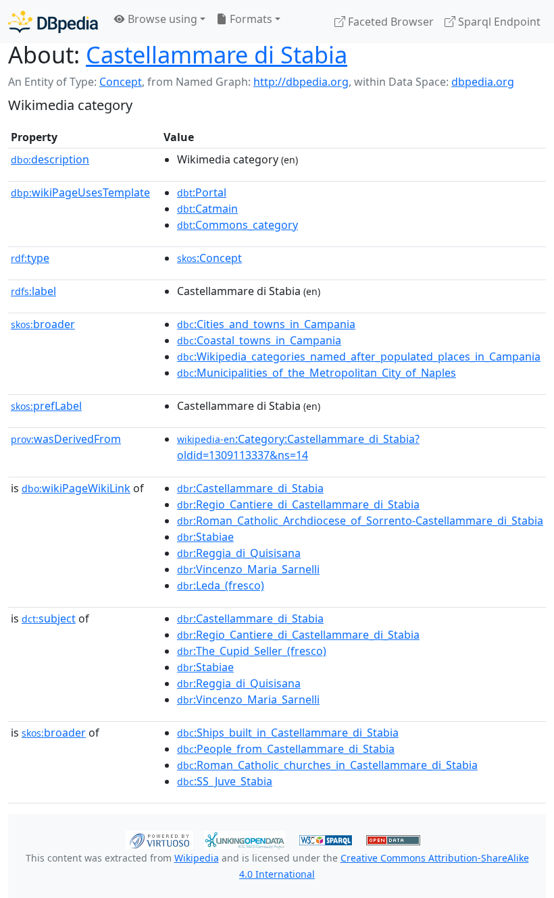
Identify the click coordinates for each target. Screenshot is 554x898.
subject (49, 618)
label (33, 291)
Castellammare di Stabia (216, 54)
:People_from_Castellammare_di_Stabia (286, 748)
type (30, 257)
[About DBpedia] (53, 21)
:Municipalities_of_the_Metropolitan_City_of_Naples (316, 372)
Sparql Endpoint (497, 21)
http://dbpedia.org (301, 81)
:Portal (201, 192)
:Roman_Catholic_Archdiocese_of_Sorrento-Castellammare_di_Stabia (360, 520)
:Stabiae (205, 536)
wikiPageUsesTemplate (80, 192)
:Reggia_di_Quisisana (239, 553)
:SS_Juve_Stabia (224, 781)
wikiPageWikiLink (76, 488)
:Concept (209, 257)
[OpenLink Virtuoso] (159, 838)
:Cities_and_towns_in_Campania (266, 324)
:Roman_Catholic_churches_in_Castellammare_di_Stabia (327, 765)
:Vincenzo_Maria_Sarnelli (248, 569)
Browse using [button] (161, 18)
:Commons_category (237, 224)
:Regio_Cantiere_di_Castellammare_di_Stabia (298, 504)
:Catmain (207, 208)
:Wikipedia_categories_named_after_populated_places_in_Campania (358, 356)
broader (43, 324)
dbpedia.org (482, 81)
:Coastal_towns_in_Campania (259, 340)
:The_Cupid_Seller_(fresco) (251, 650)
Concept (120, 81)
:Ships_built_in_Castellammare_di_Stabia (288, 732)
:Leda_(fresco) (220, 585)
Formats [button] (249, 18)
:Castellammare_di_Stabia (250, 488)
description (50, 159)
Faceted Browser (389, 21)
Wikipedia (196, 857)
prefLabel (46, 405)
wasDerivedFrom (66, 438)
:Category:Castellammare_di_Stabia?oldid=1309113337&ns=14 (298, 447)
